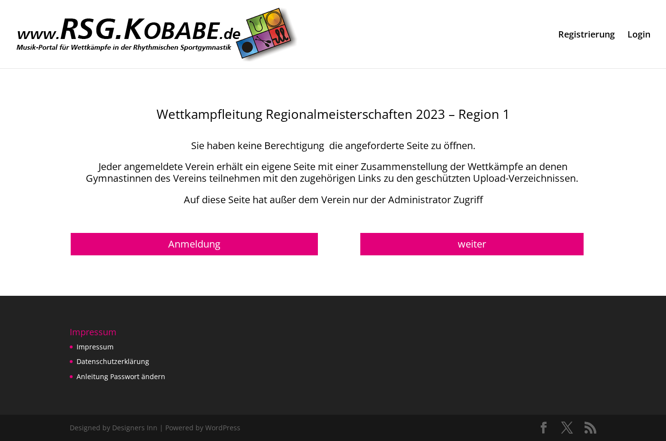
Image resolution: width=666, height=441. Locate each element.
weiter (472, 243)
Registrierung (586, 35)
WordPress (222, 427)
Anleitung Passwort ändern (121, 376)
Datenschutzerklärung (113, 361)
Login (638, 35)
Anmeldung (194, 243)
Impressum (95, 346)
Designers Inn (134, 427)
